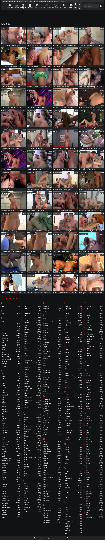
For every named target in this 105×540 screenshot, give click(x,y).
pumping (94, 355)
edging (32, 491)
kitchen (73, 340)
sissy (94, 451)
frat (52, 375)
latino (73, 354)
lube (73, 383)
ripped (94, 394)
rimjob (94, 390)
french (52, 377)
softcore (94, 484)
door (32, 452)
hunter (52, 501)
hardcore (52, 458)
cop (32, 372)
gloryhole (52, 418)
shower (94, 449)
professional (94, 346)
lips (73, 366)
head (52, 463)
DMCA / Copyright (38, 538)
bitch (11, 437)
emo (32, 495)
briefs (11, 491)
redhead (94, 380)
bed (11, 414)
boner (11, 465)
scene (94, 416)
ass (11, 352)
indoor (52, 513)
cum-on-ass (32, 398)
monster (73, 428)
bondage (11, 463)
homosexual (52, 477)
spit (94, 501)
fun (52, 391)
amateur (11, 336)
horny (52, 479)
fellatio (52, 342)
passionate (73, 517)
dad (32, 415)
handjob (52, 449)
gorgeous (52, 422)
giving (52, 415)
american (11, 340)
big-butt (11, 428)
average (11, 366)
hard (52, 456)
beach (11, 404)
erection (32, 502)
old (73, 476)
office (73, 471)
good (52, 420)
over (73, 497)
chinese (32, 330)
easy (32, 484)
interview (52, 522)
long (73, 378)
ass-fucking (11, 354)
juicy (73, 325)
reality (94, 375)
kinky (73, 335)
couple (32, 377)
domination (32, 450)
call (32, 306)
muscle (73, 440)
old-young (73, 478)
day (32, 424)
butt (11, 517)
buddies (11, 510)
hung (52, 494)
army (11, 347)
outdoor (73, 492)
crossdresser (32, 388)
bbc (11, 400)
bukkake (11, 515)
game (52, 401)
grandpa (52, 425)
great (52, 427)
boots (11, 468)
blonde (11, 449)
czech (32, 407)
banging (11, 388)
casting (32, 320)
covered (32, 379)
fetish (52, 344)
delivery (32, 431)
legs (73, 361)
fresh (52, 380)
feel (52, 337)
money (73, 425)
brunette (11, 503)
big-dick (11, 432)
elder (32, 493)
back (11, 376)
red (94, 378)
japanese (73, 308)
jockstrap (73, 323)
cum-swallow (32, 400)
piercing (94, 306)
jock (73, 320)
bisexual (11, 435)
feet (52, 340)
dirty (32, 443)
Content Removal (67, 538)
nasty (73, 450)
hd (52, 461)
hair (52, 442)
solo (94, 487)
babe (11, 374)
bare (11, 393)
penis (73, 524)
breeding (11, 489)
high (52, 468)
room (94, 401)
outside (73, 495)
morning (73, 432)
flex (52, 361)
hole (52, 470)
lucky (73, 385)
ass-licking (11, 357)
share (94, 437)
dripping (32, 466)
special (94, 496)
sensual (94, 428)
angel (11, 345)
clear (32, 341)
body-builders (11, 458)
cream (32, 384)
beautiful (11, 411)
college (32, 363)
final (52, 349)
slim (94, 465)
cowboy (32, 381)
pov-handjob (94, 337)
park (73, 512)
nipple (73, 459)
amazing (11, 338)
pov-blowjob (94, 334)
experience (52, 306)
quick (94, 365)
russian (94, 408)
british (11, 494)
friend (52, 382)
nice (73, 454)
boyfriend (11, 482)
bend (11, 421)
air (11, 326)
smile (94, 472)
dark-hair (32, 422)
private (94, 344)
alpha (11, 333)
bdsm (11, 402)
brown (11, 498)
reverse (94, 385)
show (94, 447)
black (11, 440)
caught (32, 325)
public (94, 351)
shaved (94, 440)
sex (94, 430)
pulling (94, 353)
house (52, 487)
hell (52, 465)
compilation (32, 365)
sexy (94, 432)
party (73, 514)
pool (94, 318)
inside (52, 515)
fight (52, 347)
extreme (52, 308)
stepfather (94, 517)
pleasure (94, 313)
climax (32, 344)
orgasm (73, 488)
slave (94, 461)
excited (32, 512)
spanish (94, 491)
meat (73, 411)
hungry (52, 496)
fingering (52, 351)
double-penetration (32, 457)
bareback (11, 395)
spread (94, 505)
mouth (73, 435)
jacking (73, 306)
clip (32, 346)
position (94, 327)
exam (32, 509)
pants (73, 509)
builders (11, 512)
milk (73, 418)
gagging (52, 399)
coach (32, 355)
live (73, 368)
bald (11, 383)
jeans (73, 311)
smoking (94, 475)
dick (32, 434)
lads (73, 350)
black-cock (11, 442)
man (73, 397)
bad (11, 378)
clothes (32, 351)
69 (11, 314)
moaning (73, 423)
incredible (52, 511)
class (32, 334)
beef (11, 416)
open (73, 483)
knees (73, 342)
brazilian (11, 484)
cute (32, 405)
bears (11, 409)
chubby (32, 332)
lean (73, 357)
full (52, 389)
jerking (73, 313)
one (73, 481)
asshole (11, 361)
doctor (32, 445)
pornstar (94, 325)
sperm (94, 498)
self (94, 425)
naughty (73, 452)
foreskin (52, 370)
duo (32, 476)
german (52, 411)
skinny (94, 458)
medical (73, 414)
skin (94, 456)
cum (32, 395)
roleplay (94, 399)
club (32, 353)
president (94, 339)
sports (94, 503)
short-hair (94, 442)
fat (52, 330)
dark (32, 419)
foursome (52, 373)
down (32, 459)
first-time (52, 356)
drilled (32, 464)
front (52, 384)
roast (94, 397)
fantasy (52, 328)
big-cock (11, 430)
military (73, 416)
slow (94, 468)
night (73, 457)
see (94, 423)
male (73, 395)
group (52, 430)
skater (94, 454)
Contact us (57, 538)
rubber (94, 406)
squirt (94, 508)
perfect (73, 526)
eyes (52, 311)
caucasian (32, 323)
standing (94, 510)
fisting (52, 358)
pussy (94, 358)
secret (94, 418)
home (52, 472)
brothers (11, 496)
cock (32, 358)
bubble (11, 505)
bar (11, 390)
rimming (94, 392)
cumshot (32, 402)
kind (73, 333)
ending (32, 498)
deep (32, 427)
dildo (32, 438)
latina (73, 352)
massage (73, 402)
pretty (94, 341)
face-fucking (52, 321)
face (52, 318)
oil (73, 474)
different (32, 436)
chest (32, 327)
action (11, 324)
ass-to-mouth (11, 359)
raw (94, 373)
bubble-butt (11, 508)
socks (94, 479)
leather (73, 359)
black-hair (11, 444)
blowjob (11, 451)
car (32, 316)
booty (11, 470)
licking (73, 364)
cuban (32, 393)
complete (32, 367)
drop (32, 471)
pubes (94, 348)
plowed (94, 316)
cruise (32, 391)
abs (11, 321)
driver (32, 469)
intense (52, 518)
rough (94, 404)
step (94, 515)
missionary (73, 421)
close (32, 348)
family (52, 326)
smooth (94, 477)
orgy (73, 490)
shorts (94, 444)
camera (32, 311)
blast (11, 447)
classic (32, 337)
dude (32, 474)
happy (52, 454)
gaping (52, 406)
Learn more (62, 1)
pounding (94, 330)
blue (11, 454)
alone (11, 331)
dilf (32, 441)
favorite (52, 333)
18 (11, 306)
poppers (94, 320)
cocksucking (32, 360)
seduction (94, 421)
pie (73, 533)
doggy (32, 448)
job (73, 318)
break (11, 487)
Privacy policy (49, 538)
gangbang (52, 404)
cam (32, 308)
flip (52, 363)
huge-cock (52, 491)
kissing (73, 337)
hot (52, 482)
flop (52, 365)
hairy (52, 444)
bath (11, 397)
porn (94, 323)
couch (32, 374)
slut (94, 470)
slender (94, 463)
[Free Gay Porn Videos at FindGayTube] (4, 6)
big (11, 425)
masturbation (73, 407)
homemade (52, 475)
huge (52, 489)
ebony (32, 488)
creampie (32, 386)
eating (32, 486)
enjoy (32, 500)
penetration (73, 521)
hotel (52, 484)
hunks (52, 498)
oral (73, 485)
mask (73, 400)
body (11, 456)
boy (11, 479)
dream (32, 462)
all (11, 328)
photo (73, 528)
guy (52, 432)
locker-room (73, 375)
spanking (94, 494)
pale (73, 507)
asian (11, 350)
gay (52, 408)
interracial (52, 520)
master (73, 404)
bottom (11, 472)
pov (94, 332)
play (94, 311)
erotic (32, 505)
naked (73, 447)
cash (32, 318)
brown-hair (11, 501)
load (73, 371)
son (94, 489)
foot (52, 368)
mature (73, 409)
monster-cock (73, 430)
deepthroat (32, 429)
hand (52, 447)
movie (73, 437)
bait (11, 381)
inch (52, 508)
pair (73, 505)
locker (73, 373)
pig (94, 308)
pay (73, 519)
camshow (32, 313)
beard (11, 407)
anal (11, 343)
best (11, 423)
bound (11, 475)
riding (94, 387)
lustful (73, 387)
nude (73, 464)
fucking (52, 387)
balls (11, 385)
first (52, 354)
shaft (94, 435)
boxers (11, 477)
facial (52, 323)
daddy (32, 417)
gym (52, 434)
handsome (52, 451)
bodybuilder (11, 461)
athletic (11, 364)
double (32, 455)
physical (73, 531)
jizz (73, 316)
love (73, 380)
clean (32, 339)
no (73, 461)
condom (32, 370)
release (94, 383)
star (94, 512)
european (32, 507)
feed (52, 335)
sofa (94, 482)
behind (11, 418)
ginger (52, 413)
